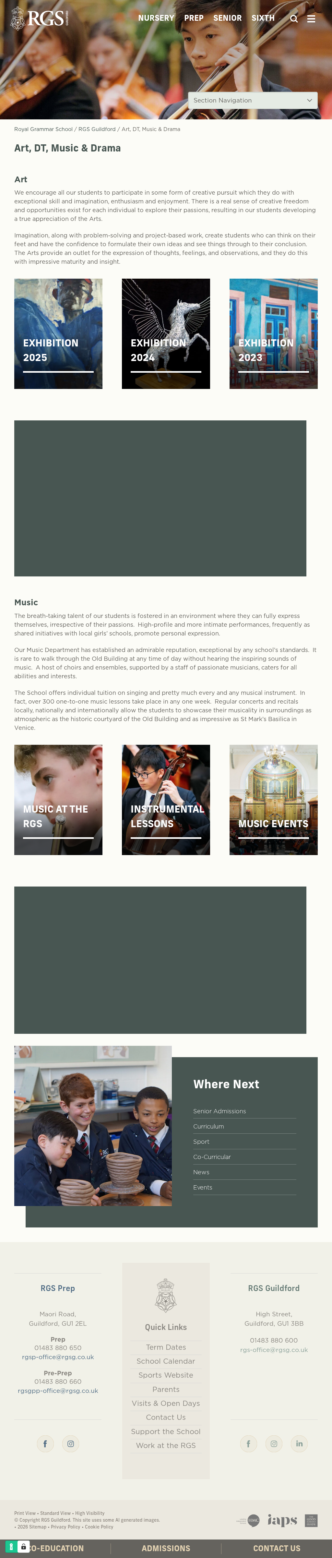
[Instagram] (70, 1443)
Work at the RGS (166, 1445)
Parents (166, 1389)
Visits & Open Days (166, 1403)
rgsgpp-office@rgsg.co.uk (58, 1390)
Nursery (156, 19)
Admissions (166, 1549)
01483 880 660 (58, 1381)
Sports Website (165, 1375)
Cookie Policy (99, 1527)
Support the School (166, 1431)
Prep (194, 19)
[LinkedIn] (299, 1443)
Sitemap (37, 1527)
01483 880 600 (274, 1340)
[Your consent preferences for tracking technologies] (24, 1546)
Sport (201, 1142)
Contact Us (277, 1549)
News (201, 1172)
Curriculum (208, 1126)
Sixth (263, 19)
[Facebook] (45, 1443)
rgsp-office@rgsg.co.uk (58, 1357)
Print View (25, 1513)
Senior (227, 19)
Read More (18, 557)
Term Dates (166, 1347)
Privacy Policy (65, 1527)
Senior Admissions (219, 1111)
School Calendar (165, 1361)
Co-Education (55, 1549)
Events (202, 1187)
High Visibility (90, 1513)
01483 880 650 (58, 1348)
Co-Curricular (212, 1157)
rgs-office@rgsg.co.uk (274, 1350)
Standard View (55, 1513)
